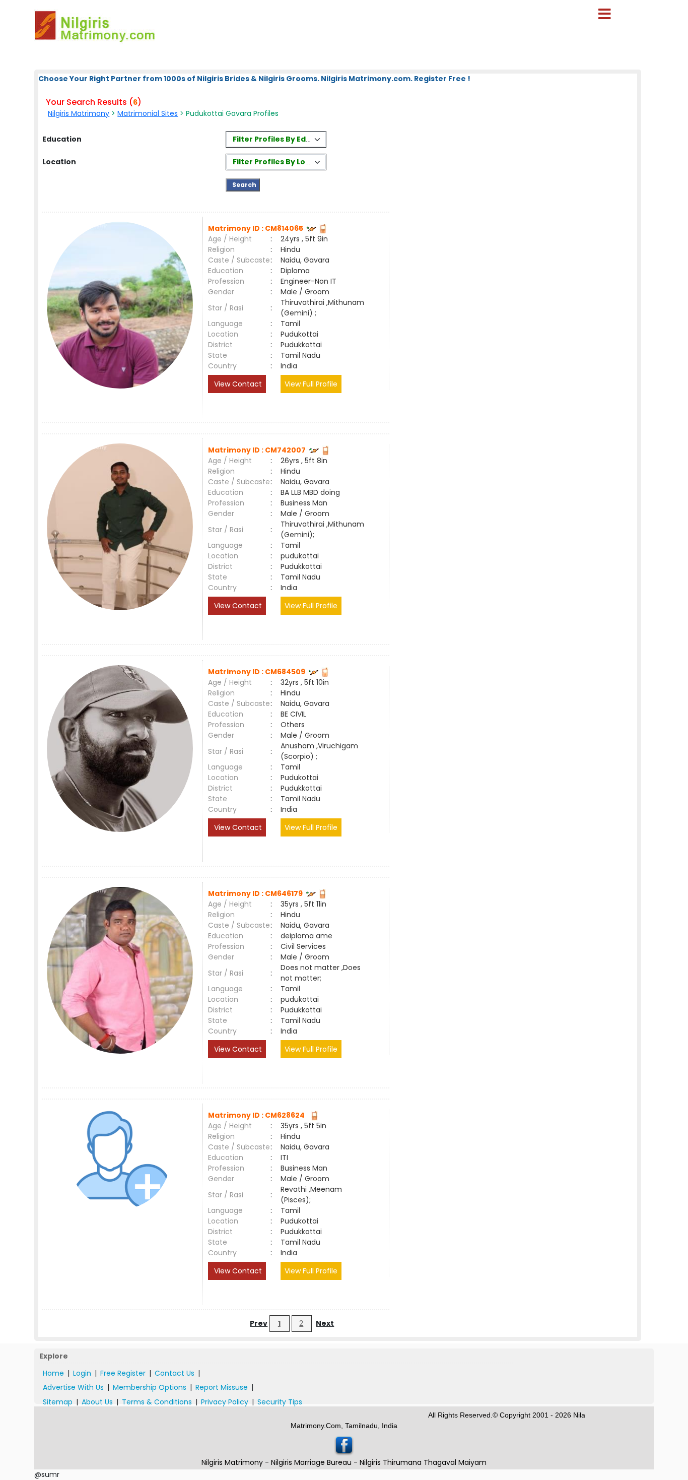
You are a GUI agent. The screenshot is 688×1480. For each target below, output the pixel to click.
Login (82, 1373)
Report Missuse (221, 1387)
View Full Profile (311, 384)
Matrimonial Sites (147, 113)
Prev (258, 1323)
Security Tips (279, 1402)
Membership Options (149, 1387)
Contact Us (174, 1373)
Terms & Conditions (157, 1402)
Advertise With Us (73, 1387)
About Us (97, 1402)
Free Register (123, 1373)
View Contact (237, 384)
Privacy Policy (224, 1402)
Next (325, 1323)
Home (53, 1373)
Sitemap (58, 1402)
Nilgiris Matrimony (78, 113)
